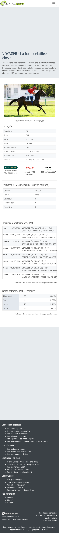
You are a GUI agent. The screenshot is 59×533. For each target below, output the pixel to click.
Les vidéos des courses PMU (19, 452)
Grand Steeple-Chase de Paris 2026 (22, 462)
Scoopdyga (29, 490)
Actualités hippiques (16, 480)
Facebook (11, 487)
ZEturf (9, 500)
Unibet (10, 503)
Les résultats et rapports (17, 434)
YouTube (11, 485)
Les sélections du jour (16, 436)
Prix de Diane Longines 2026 (19, 472)
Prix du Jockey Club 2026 (18, 469)
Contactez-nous (50, 520)
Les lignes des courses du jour (20, 439)
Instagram (20, 485)
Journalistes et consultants (18, 482)
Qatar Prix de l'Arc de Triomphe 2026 (23, 464)
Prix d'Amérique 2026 (16, 467)
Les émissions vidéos (16, 449)
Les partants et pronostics (18, 431)
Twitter (20, 487)
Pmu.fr (10, 497)
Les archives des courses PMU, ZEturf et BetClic (28, 441)
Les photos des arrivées (17, 454)
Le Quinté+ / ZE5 (14, 428)
